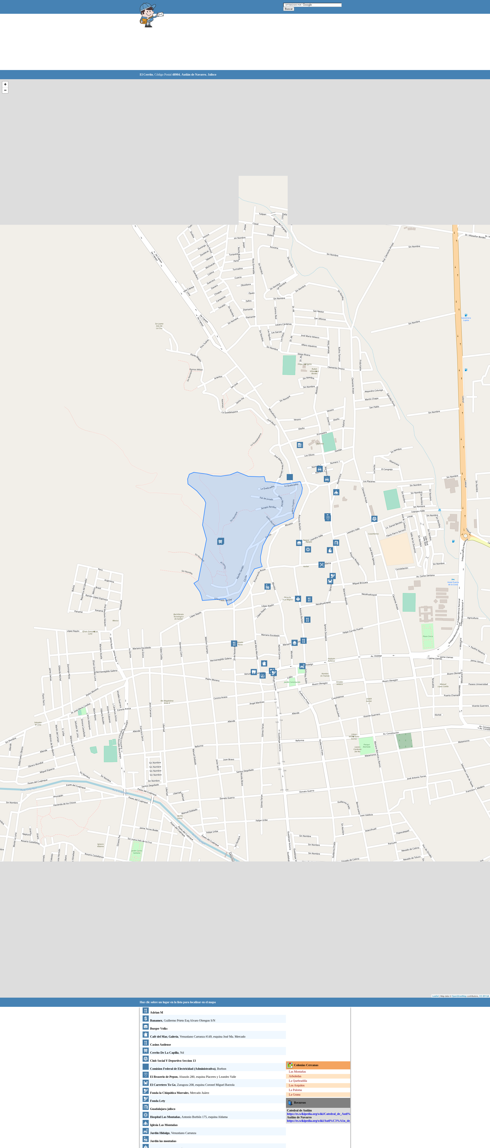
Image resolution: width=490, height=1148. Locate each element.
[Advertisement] (235, 42)
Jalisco (212, 74)
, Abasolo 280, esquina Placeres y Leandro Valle (193, 1076)
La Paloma (295, 1090)
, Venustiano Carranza (173, 1133)
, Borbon (188, 1068)
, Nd (167, 1052)
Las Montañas (297, 1071)
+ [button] (5, 84)
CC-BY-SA (484, 995)
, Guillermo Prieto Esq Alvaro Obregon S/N (182, 1020)
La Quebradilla (298, 1080)
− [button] (5, 90)
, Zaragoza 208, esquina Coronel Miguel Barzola (192, 1084)
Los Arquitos (297, 1085)
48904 (176, 74)
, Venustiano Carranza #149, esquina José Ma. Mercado (197, 1036)
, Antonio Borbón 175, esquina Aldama (189, 1117)
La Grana (294, 1094)
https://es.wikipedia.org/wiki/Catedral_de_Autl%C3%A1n (325, 1113)
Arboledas (295, 1076)
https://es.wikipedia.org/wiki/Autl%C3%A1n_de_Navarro (325, 1120)
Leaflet (435, 995)
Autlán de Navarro (193, 74)
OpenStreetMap (459, 995)
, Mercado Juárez (179, 1092)
